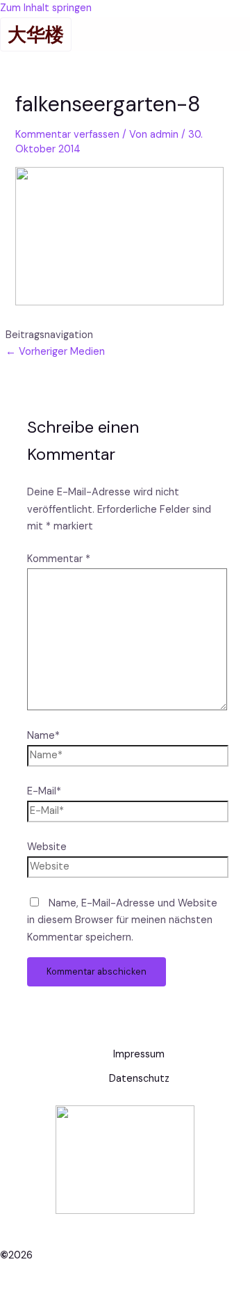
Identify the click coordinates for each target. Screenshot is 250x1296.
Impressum (139, 1054)
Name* (43, 735)
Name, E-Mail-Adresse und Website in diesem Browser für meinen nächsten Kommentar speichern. (122, 921)
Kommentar (58, 559)
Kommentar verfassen (67, 134)
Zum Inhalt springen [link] (46, 8)
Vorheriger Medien (55, 351)
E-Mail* (44, 791)
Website (47, 847)
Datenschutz (139, 1078)
